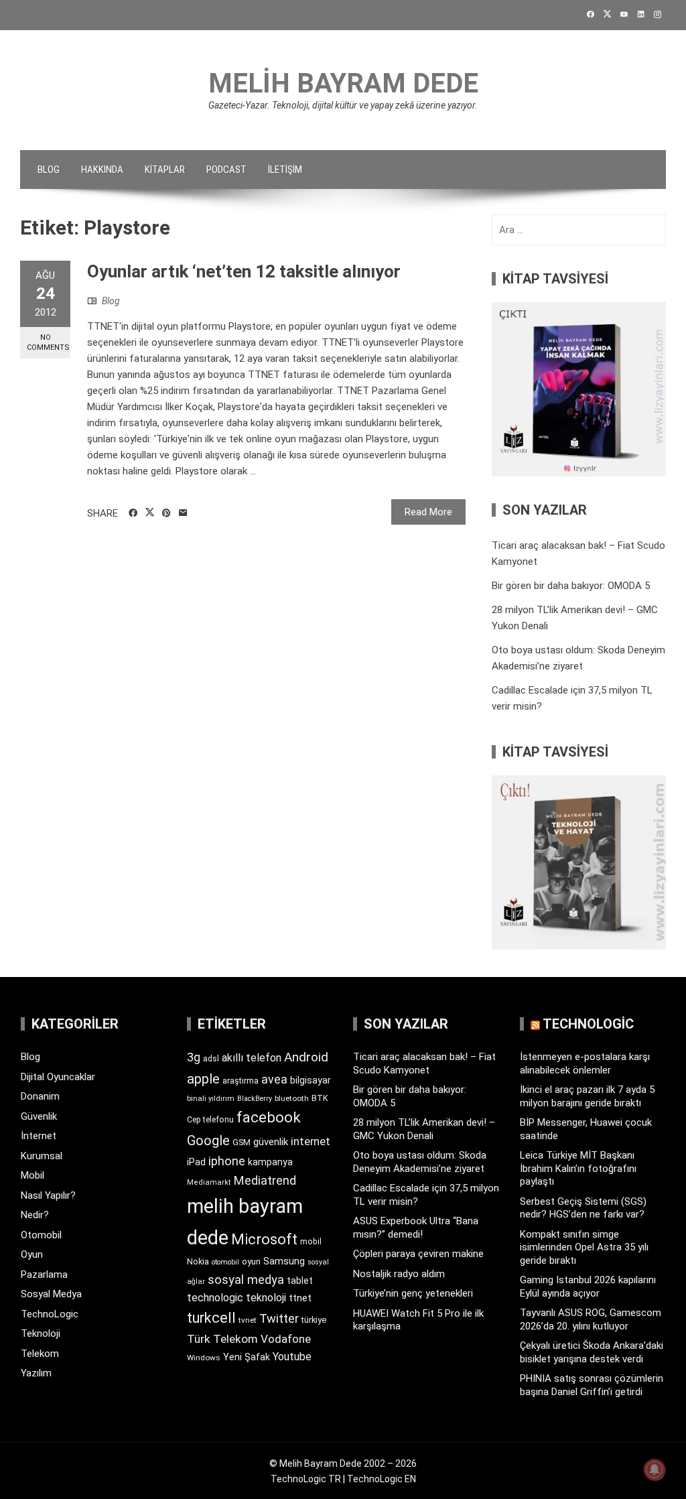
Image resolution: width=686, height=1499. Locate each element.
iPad (196, 1162)
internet (310, 1141)
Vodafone (286, 1339)
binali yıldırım (210, 1098)
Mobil (32, 1175)
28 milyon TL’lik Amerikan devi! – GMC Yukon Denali (424, 1129)
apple (203, 1079)
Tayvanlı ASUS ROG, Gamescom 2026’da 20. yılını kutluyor (590, 1319)
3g (193, 1057)
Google (208, 1140)
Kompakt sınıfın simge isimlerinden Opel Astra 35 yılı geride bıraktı (584, 1247)
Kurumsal (41, 1156)
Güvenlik (39, 1116)
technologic (215, 1297)
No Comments (48, 342)
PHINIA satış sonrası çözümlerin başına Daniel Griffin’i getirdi (591, 1385)
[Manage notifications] (654, 1469)
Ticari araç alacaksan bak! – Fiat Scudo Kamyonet (424, 1063)
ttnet (300, 1298)
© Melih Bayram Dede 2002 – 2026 (343, 1463)
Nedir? (35, 1215)
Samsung (284, 1261)
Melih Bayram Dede (343, 83)
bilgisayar (310, 1080)
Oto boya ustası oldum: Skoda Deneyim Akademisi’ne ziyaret (419, 1162)
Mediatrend (265, 1180)
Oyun (32, 1254)
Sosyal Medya (51, 1294)
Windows (203, 1357)
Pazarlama (44, 1274)
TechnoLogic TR (306, 1479)
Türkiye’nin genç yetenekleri (413, 1293)
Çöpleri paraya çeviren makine (418, 1254)
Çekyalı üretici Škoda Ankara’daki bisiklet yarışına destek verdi (591, 1352)
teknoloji (266, 1297)
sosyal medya (246, 1280)
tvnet (247, 1320)
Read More (428, 512)
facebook (268, 1117)
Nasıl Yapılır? (48, 1195)
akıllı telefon (251, 1057)
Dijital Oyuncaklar (58, 1077)
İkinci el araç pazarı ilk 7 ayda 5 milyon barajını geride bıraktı (587, 1096)
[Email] (183, 513)
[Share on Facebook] (133, 513)
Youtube (292, 1356)
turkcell (211, 1317)
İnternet (38, 1136)
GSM (241, 1142)
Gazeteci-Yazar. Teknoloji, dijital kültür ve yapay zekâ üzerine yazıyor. (343, 105)
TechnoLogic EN (381, 1479)
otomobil (225, 1262)
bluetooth (292, 1098)
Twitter (279, 1318)
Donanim (40, 1096)
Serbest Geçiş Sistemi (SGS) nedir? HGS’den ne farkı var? (583, 1208)
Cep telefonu (210, 1119)
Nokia (198, 1261)
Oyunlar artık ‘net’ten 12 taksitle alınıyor (244, 271)
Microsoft (264, 1239)
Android (306, 1057)
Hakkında (102, 170)
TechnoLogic (49, 1314)
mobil (311, 1241)
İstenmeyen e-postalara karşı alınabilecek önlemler (585, 1063)
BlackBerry (254, 1098)
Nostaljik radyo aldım (399, 1274)
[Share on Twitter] (149, 512)
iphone (226, 1161)
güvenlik (270, 1142)
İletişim (285, 170)
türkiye (313, 1320)
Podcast (226, 170)
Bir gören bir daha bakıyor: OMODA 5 (571, 586)
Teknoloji (40, 1333)
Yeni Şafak (246, 1357)
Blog (49, 170)
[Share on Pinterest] (166, 513)
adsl (211, 1058)
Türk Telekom (222, 1339)
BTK (320, 1098)
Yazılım (36, 1373)
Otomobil (41, 1235)
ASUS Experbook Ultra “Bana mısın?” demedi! (415, 1227)
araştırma (240, 1081)
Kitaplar (165, 170)
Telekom (40, 1354)
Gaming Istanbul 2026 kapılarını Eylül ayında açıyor (588, 1286)
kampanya (270, 1162)
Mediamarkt (209, 1182)
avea (274, 1079)
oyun (251, 1261)
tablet (300, 1280)
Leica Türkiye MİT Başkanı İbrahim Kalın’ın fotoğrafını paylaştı (578, 1168)
